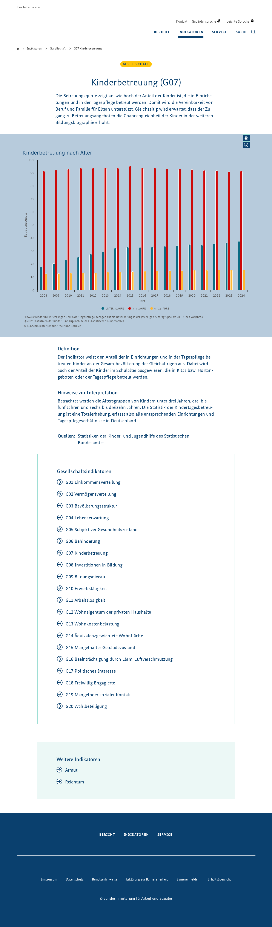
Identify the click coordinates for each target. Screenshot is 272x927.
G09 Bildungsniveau (85, 576)
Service (219, 32)
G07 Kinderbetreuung (87, 553)
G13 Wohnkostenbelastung (93, 624)
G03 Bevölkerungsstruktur (91, 506)
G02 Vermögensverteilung (91, 494)
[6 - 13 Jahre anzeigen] (159, 308)
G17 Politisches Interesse (91, 671)
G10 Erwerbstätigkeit (86, 588)
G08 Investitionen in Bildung (94, 565)
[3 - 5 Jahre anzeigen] (137, 308)
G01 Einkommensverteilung (93, 482)
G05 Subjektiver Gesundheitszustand (102, 529)
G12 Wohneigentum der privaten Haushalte (108, 612)
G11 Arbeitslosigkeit (85, 600)
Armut (71, 770)
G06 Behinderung (83, 541)
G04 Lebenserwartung (87, 517)
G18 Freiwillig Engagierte (90, 683)
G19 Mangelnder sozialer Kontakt (99, 694)
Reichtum (74, 782)
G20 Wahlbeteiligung (86, 706)
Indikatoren (190, 32)
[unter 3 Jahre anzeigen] (112, 308)
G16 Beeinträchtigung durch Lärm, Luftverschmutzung (119, 659)
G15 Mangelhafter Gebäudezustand (100, 647)
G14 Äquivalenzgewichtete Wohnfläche (104, 635)
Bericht (161, 32)
